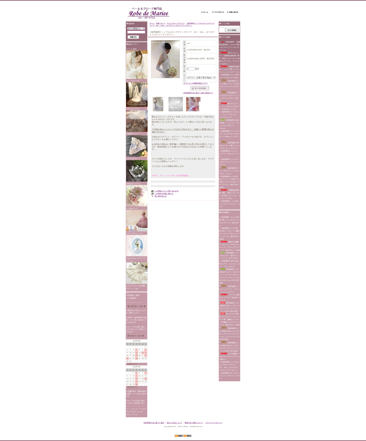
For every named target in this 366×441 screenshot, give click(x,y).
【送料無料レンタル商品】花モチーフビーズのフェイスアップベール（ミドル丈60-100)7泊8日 (229, 307)
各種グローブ (133, 134)
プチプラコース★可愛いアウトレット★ (136, 287)
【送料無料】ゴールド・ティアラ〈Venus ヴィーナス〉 (229, 153)
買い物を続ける (161, 196)
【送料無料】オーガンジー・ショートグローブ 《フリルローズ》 (229, 114)
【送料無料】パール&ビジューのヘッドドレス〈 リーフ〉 (229, 204)
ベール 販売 (132, 49)
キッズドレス (133, 414)
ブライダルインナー (135, 233)
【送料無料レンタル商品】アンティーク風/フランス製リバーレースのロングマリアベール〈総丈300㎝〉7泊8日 (229, 181)
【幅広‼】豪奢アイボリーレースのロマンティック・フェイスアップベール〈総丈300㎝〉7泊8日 (229, 246)
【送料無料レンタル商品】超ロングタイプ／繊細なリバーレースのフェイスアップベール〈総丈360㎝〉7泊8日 (229, 233)
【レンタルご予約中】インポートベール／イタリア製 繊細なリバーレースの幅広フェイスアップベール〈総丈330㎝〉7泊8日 (229, 319)
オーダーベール (134, 109)
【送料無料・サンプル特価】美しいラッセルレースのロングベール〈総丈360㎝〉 (229, 221)
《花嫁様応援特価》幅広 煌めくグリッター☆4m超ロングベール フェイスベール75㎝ (229, 194)
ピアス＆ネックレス (135, 412)
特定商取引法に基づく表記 (154, 423)
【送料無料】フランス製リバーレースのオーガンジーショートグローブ (229, 85)
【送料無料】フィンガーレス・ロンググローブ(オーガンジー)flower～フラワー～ (229, 135)
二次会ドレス (133, 208)
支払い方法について (174, 423)
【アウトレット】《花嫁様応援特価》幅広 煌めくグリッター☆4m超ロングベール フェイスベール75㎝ (229, 58)
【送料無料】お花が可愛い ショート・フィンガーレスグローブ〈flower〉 (229, 124)
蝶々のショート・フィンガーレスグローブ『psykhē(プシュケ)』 (229, 106)
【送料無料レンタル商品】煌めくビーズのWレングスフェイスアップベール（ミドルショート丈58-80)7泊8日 (229, 333)
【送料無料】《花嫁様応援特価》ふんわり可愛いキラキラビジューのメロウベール (229, 46)
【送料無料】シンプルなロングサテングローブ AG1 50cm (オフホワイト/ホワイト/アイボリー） (229, 366)
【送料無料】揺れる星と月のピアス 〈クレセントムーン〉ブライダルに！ (229, 263)
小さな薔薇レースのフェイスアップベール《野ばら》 (229, 356)
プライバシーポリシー (213, 423)
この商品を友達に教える (164, 194)
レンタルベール (134, 81)
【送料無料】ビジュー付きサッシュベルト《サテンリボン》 (229, 171)
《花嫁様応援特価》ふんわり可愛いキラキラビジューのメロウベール (229, 69)
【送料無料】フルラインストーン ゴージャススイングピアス (229, 289)
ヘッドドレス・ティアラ (137, 409)
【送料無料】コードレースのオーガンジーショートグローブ (229, 162)
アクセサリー (133, 159)
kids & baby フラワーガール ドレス (136, 259)
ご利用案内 (132, 298)
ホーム (152, 23)
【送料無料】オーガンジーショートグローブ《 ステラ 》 (229, 375)
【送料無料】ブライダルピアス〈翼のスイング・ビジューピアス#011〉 (229, 255)
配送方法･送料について (194, 423)
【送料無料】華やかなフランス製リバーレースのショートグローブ (229, 145)
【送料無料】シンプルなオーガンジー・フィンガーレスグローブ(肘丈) (229, 97)
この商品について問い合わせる (167, 191)
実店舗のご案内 (134, 295)
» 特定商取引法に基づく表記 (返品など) (198, 93)
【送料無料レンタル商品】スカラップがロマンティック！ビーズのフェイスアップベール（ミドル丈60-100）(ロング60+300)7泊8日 (229, 276)
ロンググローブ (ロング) (175, 23)
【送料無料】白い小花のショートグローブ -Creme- (229, 76)
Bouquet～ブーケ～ (135, 184)
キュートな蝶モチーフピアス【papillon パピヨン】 (229, 297)
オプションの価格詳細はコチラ (196, 83)
